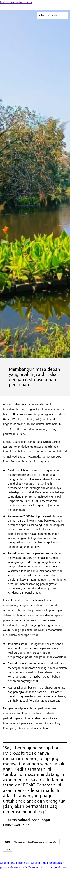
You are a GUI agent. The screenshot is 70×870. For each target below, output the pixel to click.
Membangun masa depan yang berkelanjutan (35, 841)
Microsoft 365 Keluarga (42, 867)
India (7, 848)
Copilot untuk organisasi (15, 862)
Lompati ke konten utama (16, 2)
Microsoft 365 (18, 867)
